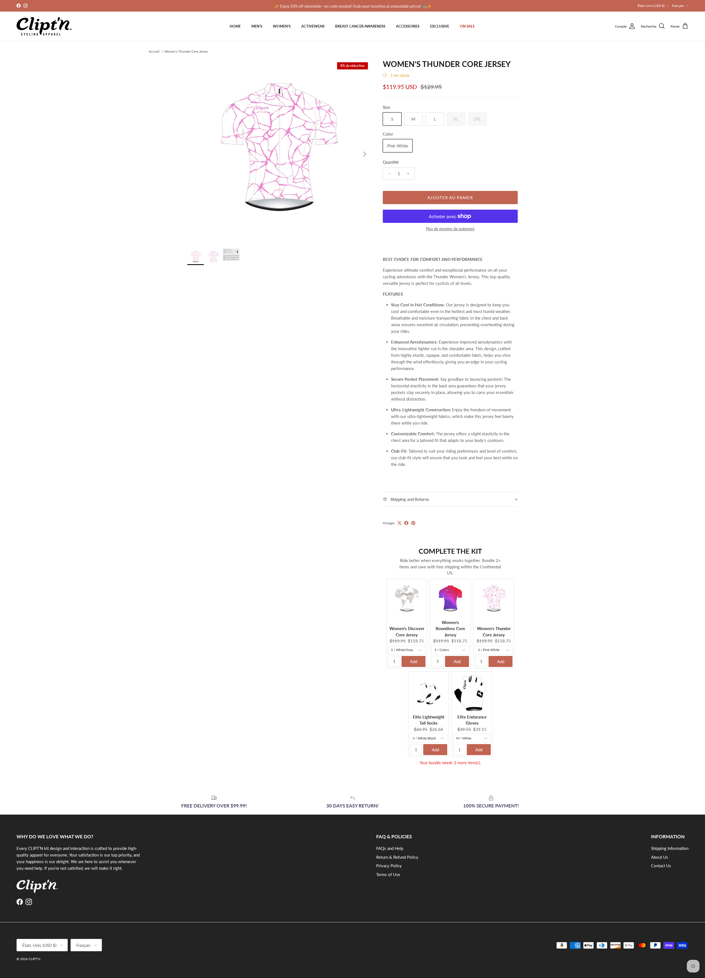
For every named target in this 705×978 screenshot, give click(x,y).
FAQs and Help (389, 848)
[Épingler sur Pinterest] (413, 523)
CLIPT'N (34, 959)
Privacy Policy (389, 865)
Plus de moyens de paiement (450, 229)
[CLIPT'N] (44, 26)
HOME (235, 26)
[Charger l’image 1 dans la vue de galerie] (279, 151)
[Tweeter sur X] (399, 523)
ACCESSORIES (407, 26)
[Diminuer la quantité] (388, 173)
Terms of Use (388, 874)
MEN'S (256, 26)
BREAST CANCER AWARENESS (360, 26)
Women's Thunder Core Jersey (186, 51)
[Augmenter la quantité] (409, 173)
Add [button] (413, 661)
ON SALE (467, 26)
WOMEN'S (282, 26)
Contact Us (661, 865)
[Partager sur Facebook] (406, 523)
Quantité (391, 162)
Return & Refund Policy (397, 857)
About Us (659, 857)
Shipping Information (669, 848)
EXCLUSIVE (439, 26)
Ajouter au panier (450, 197)
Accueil (154, 51)
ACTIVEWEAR (312, 26)
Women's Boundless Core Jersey (450, 628)
